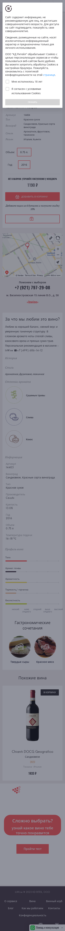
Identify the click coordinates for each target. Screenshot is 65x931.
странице (49, 75)
